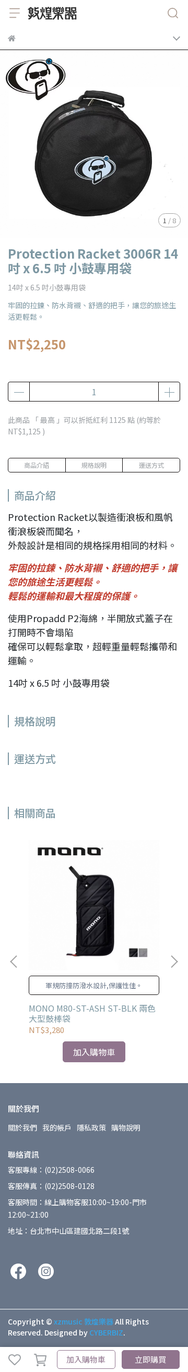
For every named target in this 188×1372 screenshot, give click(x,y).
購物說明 (125, 1127)
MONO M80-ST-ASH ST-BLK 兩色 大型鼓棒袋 (92, 1013)
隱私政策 (91, 1127)
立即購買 (150, 1359)
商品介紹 (36, 464)
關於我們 (22, 1127)
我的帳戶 (57, 1127)
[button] (174, 961)
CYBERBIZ (106, 1332)
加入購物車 (85, 1359)
